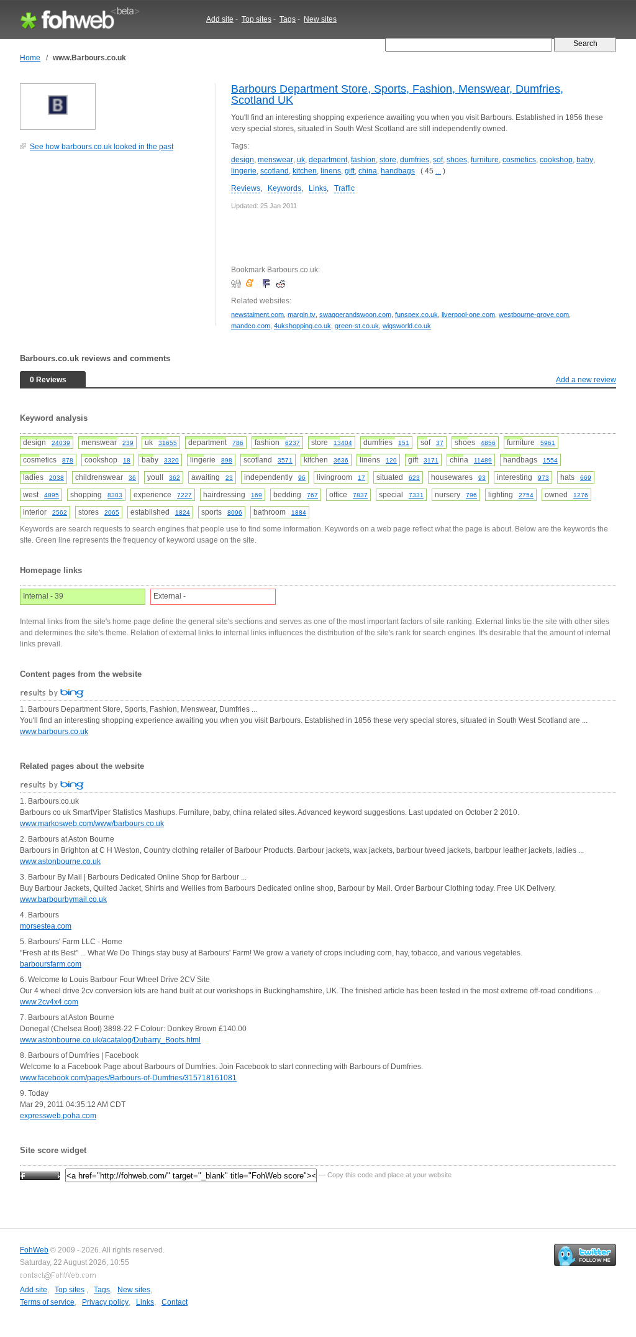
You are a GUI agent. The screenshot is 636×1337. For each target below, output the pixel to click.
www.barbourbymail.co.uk (63, 899)
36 (132, 477)
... (438, 171)
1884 (298, 512)
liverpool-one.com (468, 314)
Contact (174, 1302)
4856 (488, 442)
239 (128, 442)
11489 (483, 460)
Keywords (284, 188)
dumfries (414, 159)
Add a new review (586, 379)
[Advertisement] (113, 245)
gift (350, 171)
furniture (485, 159)
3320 (171, 460)
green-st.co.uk (357, 325)
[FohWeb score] (40, 1174)
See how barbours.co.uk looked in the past (101, 146)
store (387, 159)
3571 (285, 460)
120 (391, 460)
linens (330, 171)
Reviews (245, 188)
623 (414, 477)
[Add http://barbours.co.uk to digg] (237, 283)
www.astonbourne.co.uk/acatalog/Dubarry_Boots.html (110, 1040)
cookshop (556, 159)
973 (543, 477)
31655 (167, 442)
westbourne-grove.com (534, 314)
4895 (51, 495)
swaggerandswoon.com (355, 314)
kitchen (305, 171)
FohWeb (34, 1250)
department (328, 159)
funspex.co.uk (416, 314)
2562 (59, 512)
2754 (526, 495)
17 (361, 477)
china (367, 171)
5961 (547, 442)
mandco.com (250, 325)
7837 (360, 495)
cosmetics (519, 159)
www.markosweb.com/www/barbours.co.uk (92, 823)
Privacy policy (105, 1302)
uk (301, 159)
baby (584, 159)
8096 (234, 512)
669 (585, 477)
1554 (550, 460)
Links (318, 188)
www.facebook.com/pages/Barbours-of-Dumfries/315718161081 (128, 1077)
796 (471, 495)
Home (30, 57)
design (242, 159)
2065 (111, 512)
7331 (416, 495)
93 (482, 477)
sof (438, 159)
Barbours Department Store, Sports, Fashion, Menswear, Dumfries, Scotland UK (397, 94)
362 (174, 477)
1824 (182, 512)
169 (256, 495)
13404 (343, 442)
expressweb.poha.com (58, 1115)
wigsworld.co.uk (407, 325)
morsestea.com (45, 926)
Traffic (344, 188)
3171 (431, 460)
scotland (274, 171)
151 (403, 442)
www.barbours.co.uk (54, 731)
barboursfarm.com (50, 964)
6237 (292, 442)
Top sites (256, 19)
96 (302, 477)
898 (226, 460)
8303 (114, 495)
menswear (275, 159)
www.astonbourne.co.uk (60, 861)
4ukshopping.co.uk (302, 325)
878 (67, 460)
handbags (398, 171)
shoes (457, 159)
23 (229, 477)
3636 (341, 460)
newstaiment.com (257, 314)
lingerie (244, 171)
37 (439, 442)
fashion (363, 159)
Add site (220, 19)
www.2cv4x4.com (49, 1002)
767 (312, 495)
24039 (61, 442)
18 (126, 460)
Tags (287, 19)
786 (237, 442)
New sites (320, 19)
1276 (580, 495)
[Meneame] (252, 283)
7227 (184, 495)
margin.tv (302, 314)
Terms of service (47, 1302)
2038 (56, 477)
